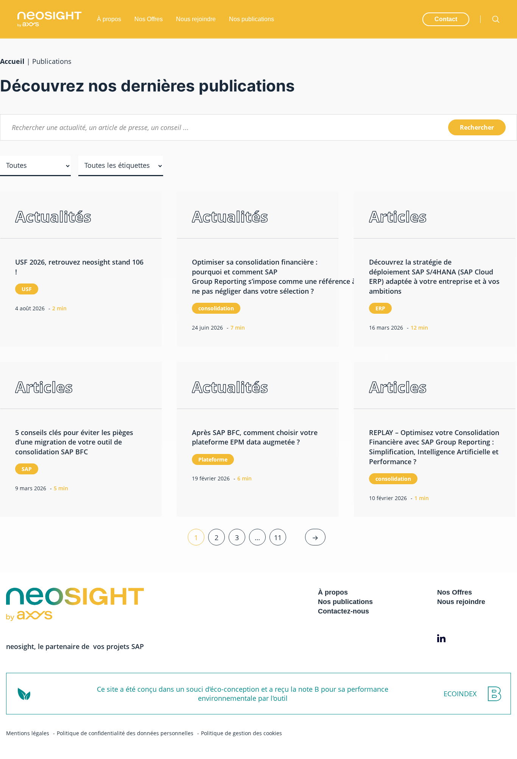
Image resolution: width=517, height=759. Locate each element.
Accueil (12, 61)
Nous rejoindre (196, 19)
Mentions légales (27, 733)
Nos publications (251, 19)
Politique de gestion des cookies (241, 733)
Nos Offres (148, 19)
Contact (445, 19)
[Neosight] (49, 19)
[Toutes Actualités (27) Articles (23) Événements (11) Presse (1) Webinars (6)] (35, 171)
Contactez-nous (343, 611)
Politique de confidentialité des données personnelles (125, 733)
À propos (109, 19)
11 (278, 537)
